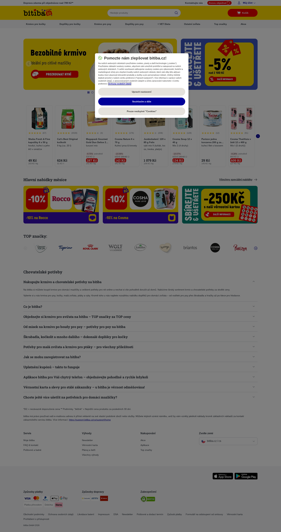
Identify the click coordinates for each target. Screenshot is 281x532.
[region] (141, 85)
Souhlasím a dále (141, 101)
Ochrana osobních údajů (119, 84)
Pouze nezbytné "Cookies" (142, 111)
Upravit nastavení (141, 91)
